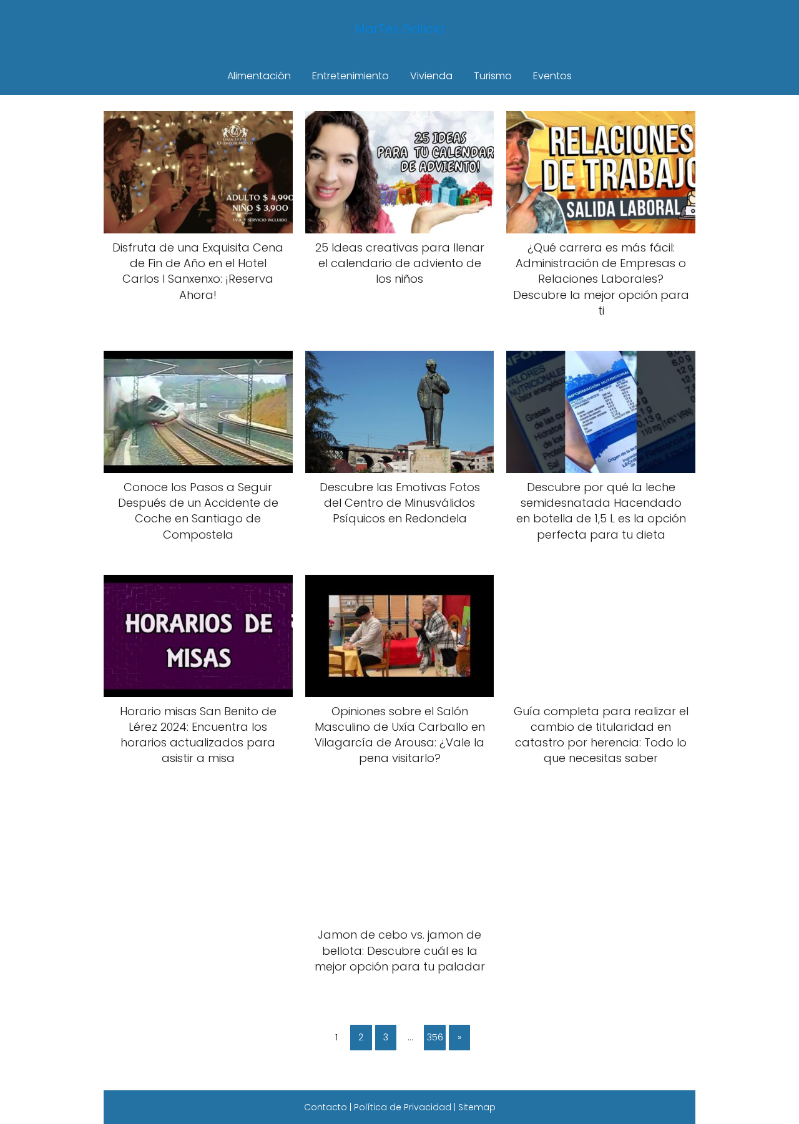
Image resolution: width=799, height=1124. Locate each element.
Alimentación (259, 76)
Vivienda (431, 76)
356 (435, 1037)
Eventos (552, 76)
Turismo (493, 76)
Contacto (325, 1107)
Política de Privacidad (402, 1107)
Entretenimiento (350, 76)
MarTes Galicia (399, 28)
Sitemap (477, 1107)
